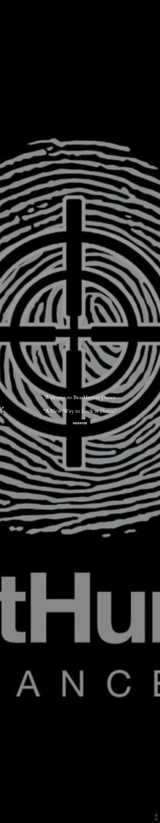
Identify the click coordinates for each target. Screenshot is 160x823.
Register (80, 423)
